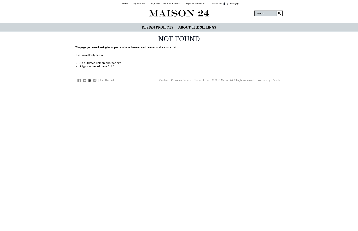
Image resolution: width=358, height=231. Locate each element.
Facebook (79, 80)
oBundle (276, 80)
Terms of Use (201, 80)
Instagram (95, 80)
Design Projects (157, 27)
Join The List (106, 80)
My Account (139, 3)
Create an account (170, 3)
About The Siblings (197, 27)
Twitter (84, 80)
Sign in (154, 3)
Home (125, 3)
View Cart (217, 3)
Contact (163, 80)
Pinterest (89, 80)
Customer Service (181, 80)
